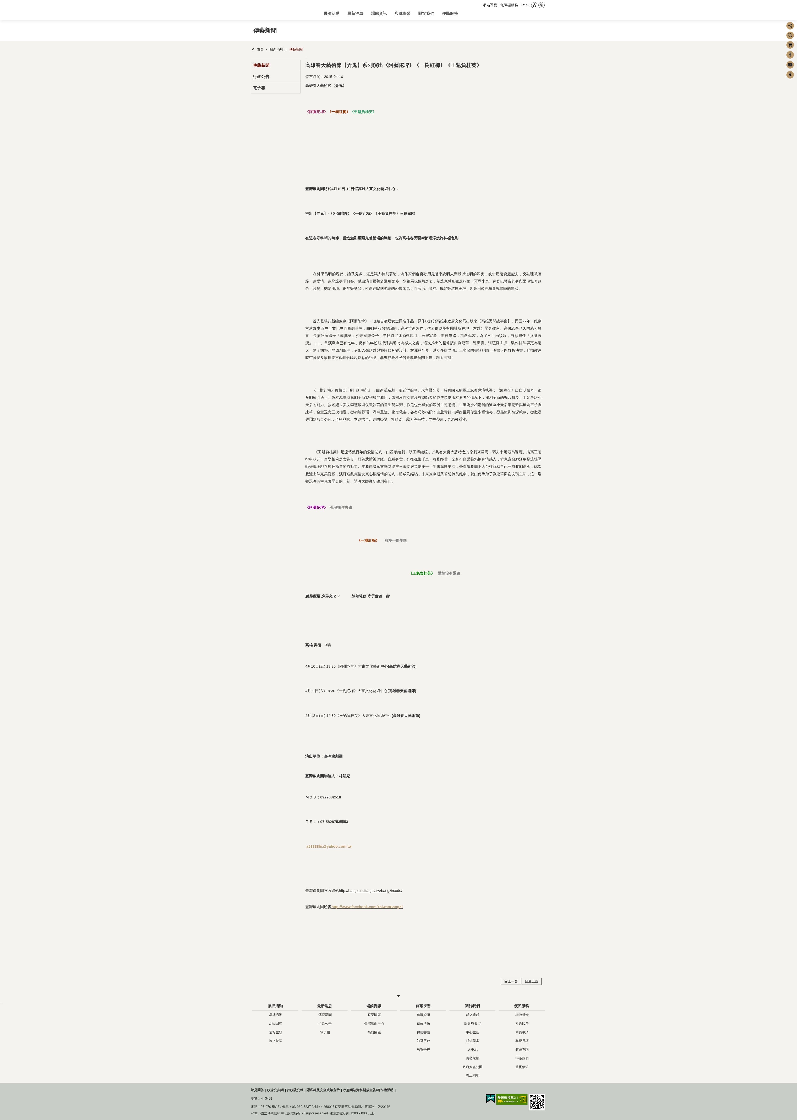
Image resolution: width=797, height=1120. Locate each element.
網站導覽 (490, 5)
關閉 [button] (398, 996)
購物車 (790, 45)
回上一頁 (511, 981)
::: (306, 57)
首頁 (260, 49)
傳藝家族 (472, 1058)
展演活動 (332, 13)
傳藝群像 (423, 1023)
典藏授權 (522, 1041)
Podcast (790, 75)
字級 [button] (534, 5)
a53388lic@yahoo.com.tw (329, 846)
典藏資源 (423, 1015)
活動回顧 (275, 1023)
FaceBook (790, 55)
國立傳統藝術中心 (284, 10)
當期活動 (275, 1015)
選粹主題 (275, 1032)
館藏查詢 (522, 1049)
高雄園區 (374, 1032)
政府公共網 (275, 1090)
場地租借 (522, 1015)
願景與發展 (472, 1023)
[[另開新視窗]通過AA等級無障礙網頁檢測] (512, 1099)
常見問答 (257, 1090)
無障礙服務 (509, 5)
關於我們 (426, 13)
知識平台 (423, 1041)
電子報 (259, 87)
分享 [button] (790, 25)
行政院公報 (295, 1090)
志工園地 (472, 1075)
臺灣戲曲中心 (374, 1023)
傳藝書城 (423, 1032)
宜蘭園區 (374, 1015)
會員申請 (522, 1032)
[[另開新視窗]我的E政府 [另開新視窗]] (490, 1098)
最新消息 (355, 13)
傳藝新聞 (296, 49)
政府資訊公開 (473, 1067)
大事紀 (473, 1049)
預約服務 (522, 1023)
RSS (524, 5)
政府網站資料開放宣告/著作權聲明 (368, 1090)
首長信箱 (522, 1067)
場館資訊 (379, 13)
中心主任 (472, 1032)
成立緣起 (472, 1015)
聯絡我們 (522, 1058)
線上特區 (275, 1041)
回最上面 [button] (531, 981)
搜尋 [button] (790, 35)
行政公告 (261, 76)
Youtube (790, 65)
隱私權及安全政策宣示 (323, 1090)
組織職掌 (472, 1041)
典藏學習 (403, 13)
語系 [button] (541, 5)
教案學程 (423, 1049)
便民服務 (450, 13)
